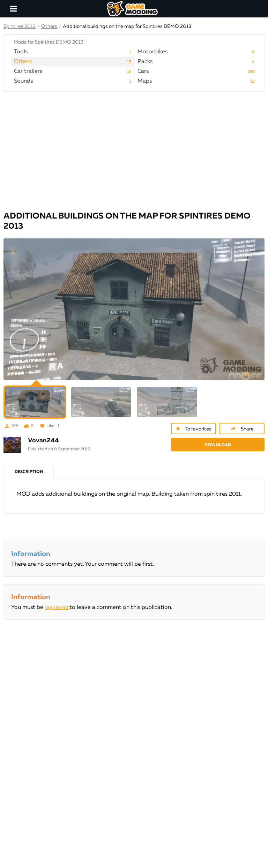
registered (57, 607)
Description (29, 472)
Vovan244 (43, 440)
